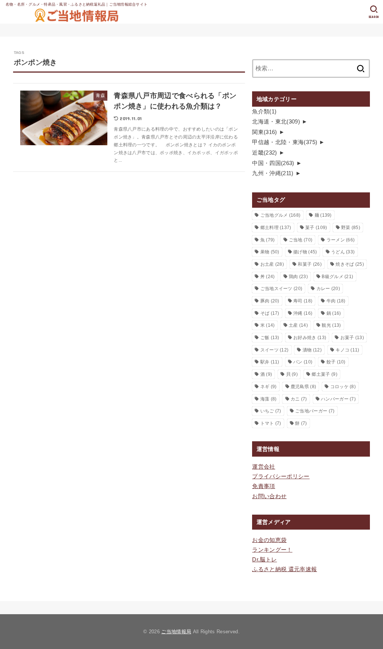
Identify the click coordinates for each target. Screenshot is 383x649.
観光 (331, 325)
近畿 (264, 153)
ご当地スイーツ (281, 288)
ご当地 (300, 240)
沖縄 (302, 313)
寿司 (302, 301)
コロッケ (343, 386)
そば (269, 313)
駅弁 (269, 362)
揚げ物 (305, 252)
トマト (270, 423)
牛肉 (336, 301)
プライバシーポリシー (281, 476)
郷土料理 (275, 227)
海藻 (268, 399)
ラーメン (341, 240)
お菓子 (352, 337)
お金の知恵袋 (269, 540)
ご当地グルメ (280, 215)
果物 (269, 252)
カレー (328, 288)
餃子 (336, 362)
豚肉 (269, 301)
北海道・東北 (276, 122)
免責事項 (263, 486)
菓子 (316, 227)
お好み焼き (309, 337)
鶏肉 (298, 276)
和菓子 (309, 264)
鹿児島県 (303, 386)
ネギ (268, 386)
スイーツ (274, 350)
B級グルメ (337, 276)
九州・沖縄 (273, 173)
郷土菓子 (324, 374)
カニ (299, 399)
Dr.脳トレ (264, 560)
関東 (264, 132)
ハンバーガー (338, 399)
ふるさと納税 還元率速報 (284, 569)
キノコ (347, 350)
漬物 (312, 350)
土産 (298, 325)
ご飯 (269, 337)
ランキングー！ (272, 550)
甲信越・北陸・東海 (284, 142)
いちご (270, 411)
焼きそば (349, 264)
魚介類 (264, 112)
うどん (343, 252)
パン (302, 362)
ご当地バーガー (314, 411)
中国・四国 (273, 163)
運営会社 (263, 467)
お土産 (272, 264)
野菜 (350, 227)
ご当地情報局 (176, 631)
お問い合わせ (269, 496)
